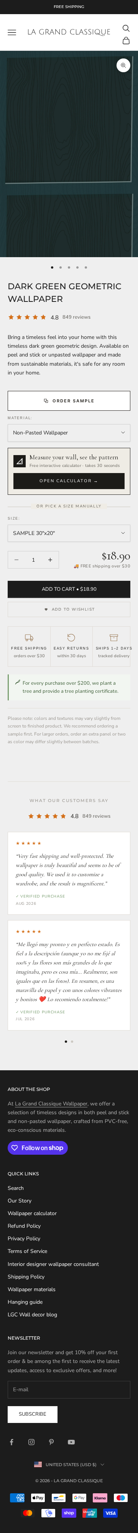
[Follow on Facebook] (11, 1442)
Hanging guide (25, 1302)
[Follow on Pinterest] (51, 1442)
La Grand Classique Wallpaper (51, 1103)
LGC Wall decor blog (32, 1314)
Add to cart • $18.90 (69, 589)
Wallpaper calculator (32, 1213)
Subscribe (32, 1414)
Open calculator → (69, 481)
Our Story (19, 1200)
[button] (69, 471)
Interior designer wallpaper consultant (53, 1264)
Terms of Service (27, 1251)
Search (16, 1188)
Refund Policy (24, 1226)
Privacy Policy (24, 1238)
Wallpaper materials (32, 1289)
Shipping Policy (26, 1276)
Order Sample (74, 401)
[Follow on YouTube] (71, 1442)
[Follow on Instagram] (31, 1442)
